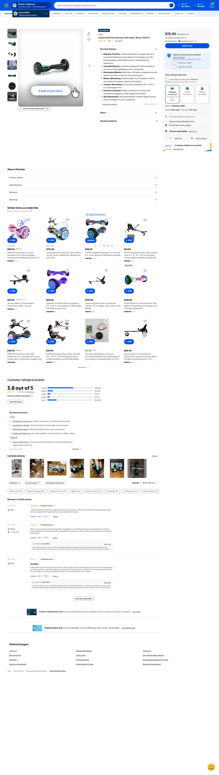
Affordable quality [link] (20, 429)
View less (75, 449)
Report (55, 517)
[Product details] (156, 178)
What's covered (179, 57)
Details (188, 125)
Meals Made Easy (137, 13)
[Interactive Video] (12, 33)
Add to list (178, 138)
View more (82, 367)
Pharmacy (80, 13)
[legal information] (186, 38)
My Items (150, 13)
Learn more (192, 131)
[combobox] (114, 5)
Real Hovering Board (84, 651)
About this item (16, 169)
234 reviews (30, 392)
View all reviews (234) (83, 599)
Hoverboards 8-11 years (85, 664)
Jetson (100, 34)
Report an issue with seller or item (181, 121)
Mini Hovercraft (15, 655)
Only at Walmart (164, 13)
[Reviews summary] (112, 41)
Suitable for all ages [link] (21, 425)
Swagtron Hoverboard (17, 664)
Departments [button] (10, 14)
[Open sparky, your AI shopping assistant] (211, 767)
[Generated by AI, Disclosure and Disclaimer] (157, 104)
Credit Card (179, 13)
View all (155, 456)
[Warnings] (156, 200)
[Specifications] (156, 185)
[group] (110, 41)
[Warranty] (156, 192)
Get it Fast (68, 13)
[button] (184, 5)
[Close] (46, 14)
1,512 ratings (119, 41)
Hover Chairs (81, 655)
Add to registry (201, 138)
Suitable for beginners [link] (22, 421)
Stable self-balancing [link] (22, 433)
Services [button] (25, 14)
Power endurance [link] (20, 442)
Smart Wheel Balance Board (153, 655)
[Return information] (194, 41)
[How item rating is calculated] (32, 396)
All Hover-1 (13, 660)
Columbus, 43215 (178, 106)
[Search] (171, 5)
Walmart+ (191, 13)
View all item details (109, 104)
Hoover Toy (147, 651)
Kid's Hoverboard (82, 660)
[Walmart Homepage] (6, 5)
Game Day (123, 13)
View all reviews (15, 402)
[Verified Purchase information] (54, 506)
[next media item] (89, 65)
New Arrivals (93, 13)
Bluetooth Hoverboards (152, 664)
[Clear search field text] (166, 5)
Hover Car (13, 651)
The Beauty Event (108, 13)
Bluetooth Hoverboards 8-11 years (155, 660)
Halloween (57, 13)
